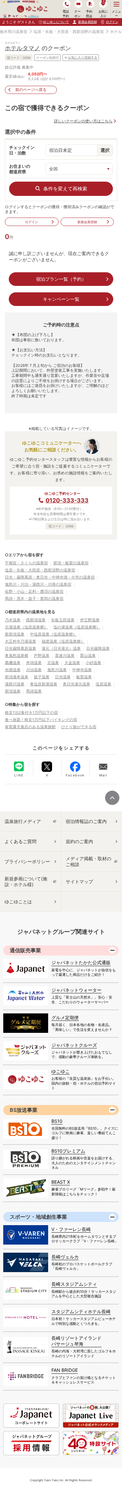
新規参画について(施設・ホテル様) (26, 881)
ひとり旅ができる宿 (78, 726)
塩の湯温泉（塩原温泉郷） (76, 627)
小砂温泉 (93, 662)
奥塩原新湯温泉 (43, 684)
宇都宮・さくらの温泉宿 (26, 562)
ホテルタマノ (22, 48)
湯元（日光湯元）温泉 (61, 648)
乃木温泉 (12, 619)
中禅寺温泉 (82, 669)
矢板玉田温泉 (63, 619)
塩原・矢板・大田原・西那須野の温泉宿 (69, 31)
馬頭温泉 (34, 691)
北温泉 (53, 662)
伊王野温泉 (90, 619)
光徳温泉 (12, 669)
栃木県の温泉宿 (13, 31)
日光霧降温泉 (98, 648)
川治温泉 (34, 669)
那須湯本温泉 (16, 676)
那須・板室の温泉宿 (70, 562)
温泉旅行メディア (23, 821)
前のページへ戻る (31, 89)
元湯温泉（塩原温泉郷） (26, 627)
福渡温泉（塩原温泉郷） (63, 641)
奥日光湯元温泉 (76, 684)
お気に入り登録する (82, 57)
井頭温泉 (34, 662)
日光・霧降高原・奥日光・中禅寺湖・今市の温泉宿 (50, 577)
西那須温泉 (36, 619)
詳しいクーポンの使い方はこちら (83, 121)
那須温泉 (12, 691)
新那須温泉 (14, 634)
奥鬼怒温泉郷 (16, 655)
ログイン (31, 222)
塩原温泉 (103, 684)
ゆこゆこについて (56, 22)
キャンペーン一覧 (61, 299)
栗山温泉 (88, 655)
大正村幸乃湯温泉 (20, 641)
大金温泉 (72, 662)
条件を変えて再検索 (65, 189)
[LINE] (19, 766)
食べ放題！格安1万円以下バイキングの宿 (41, 719)
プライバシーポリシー (27, 861)
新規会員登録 (87, 22)
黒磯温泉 (12, 662)
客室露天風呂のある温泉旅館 (30, 726)
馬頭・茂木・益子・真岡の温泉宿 (34, 598)
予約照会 (89, 13)
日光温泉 (63, 676)
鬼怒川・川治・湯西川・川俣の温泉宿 (38, 584)
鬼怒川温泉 (57, 669)
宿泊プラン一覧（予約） (61, 279)
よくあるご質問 (20, 841)
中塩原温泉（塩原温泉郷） (53, 634)
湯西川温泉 (14, 684)
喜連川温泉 (65, 655)
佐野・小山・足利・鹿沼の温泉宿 (34, 591)
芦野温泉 (41, 655)
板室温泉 (84, 676)
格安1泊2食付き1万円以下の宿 (31, 712)
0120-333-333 (67, 500)
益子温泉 (41, 676)
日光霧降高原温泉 (20, 648)
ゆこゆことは (18, 901)
